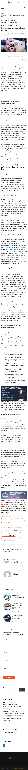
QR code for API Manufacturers (9, 517)
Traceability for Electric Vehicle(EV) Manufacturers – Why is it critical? (18, 606)
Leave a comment (6, 35)
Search (5, 687)
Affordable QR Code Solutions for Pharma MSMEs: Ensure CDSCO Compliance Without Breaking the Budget (14, 561)
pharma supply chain (9, 535)
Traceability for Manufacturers (9, 22)
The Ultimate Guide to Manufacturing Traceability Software (18, 595)
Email (5, 660)
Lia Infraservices (19, 768)
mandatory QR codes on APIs (11, 533)
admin (22, 33)
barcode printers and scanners (12, 530)
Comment (7, 639)
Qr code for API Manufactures (8, 20)
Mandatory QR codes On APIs (17, 521)
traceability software (9, 540)
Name (6, 652)
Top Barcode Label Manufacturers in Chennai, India (12, 550)
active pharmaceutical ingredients (13, 527)
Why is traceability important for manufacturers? (17, 616)
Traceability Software (7, 523)
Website (6, 668)
